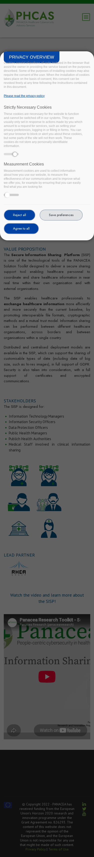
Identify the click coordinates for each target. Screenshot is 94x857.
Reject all (19, 215)
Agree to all (21, 228)
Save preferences (61, 215)
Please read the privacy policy (24, 96)
